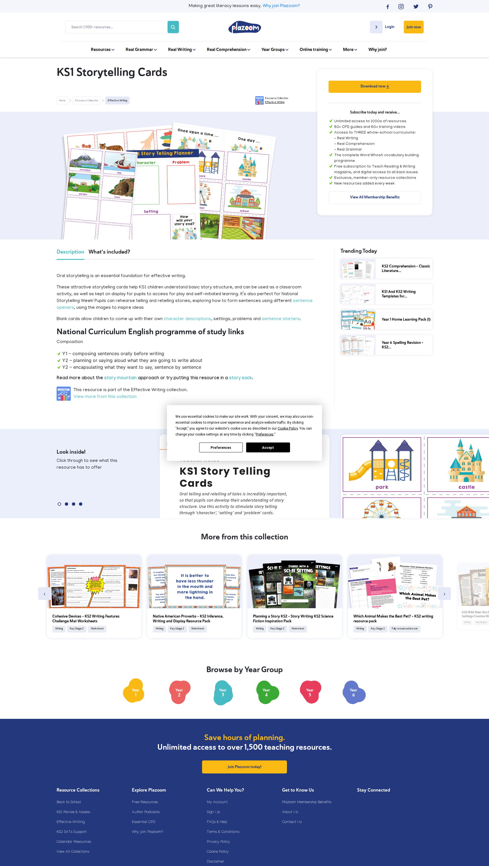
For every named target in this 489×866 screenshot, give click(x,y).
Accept (268, 447)
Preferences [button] (265, 434)
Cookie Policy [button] (288, 428)
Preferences (221, 447)
